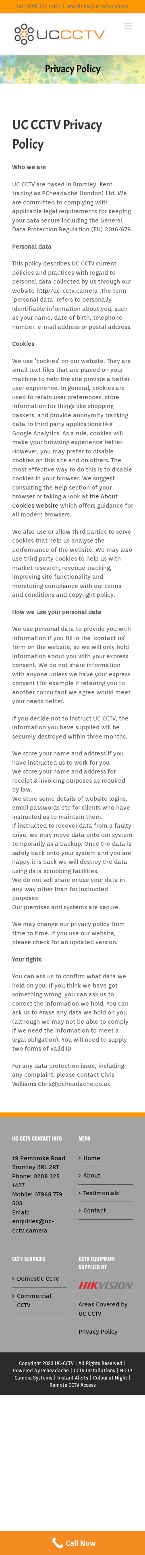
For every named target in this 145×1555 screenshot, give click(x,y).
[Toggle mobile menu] (128, 26)
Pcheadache (55, 1370)
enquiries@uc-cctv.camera (98, 6)
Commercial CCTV (34, 1300)
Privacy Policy (98, 1331)
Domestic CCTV (38, 1278)
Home (91, 1158)
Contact (94, 1210)
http (42, 290)
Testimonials (101, 1193)
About (91, 1175)
